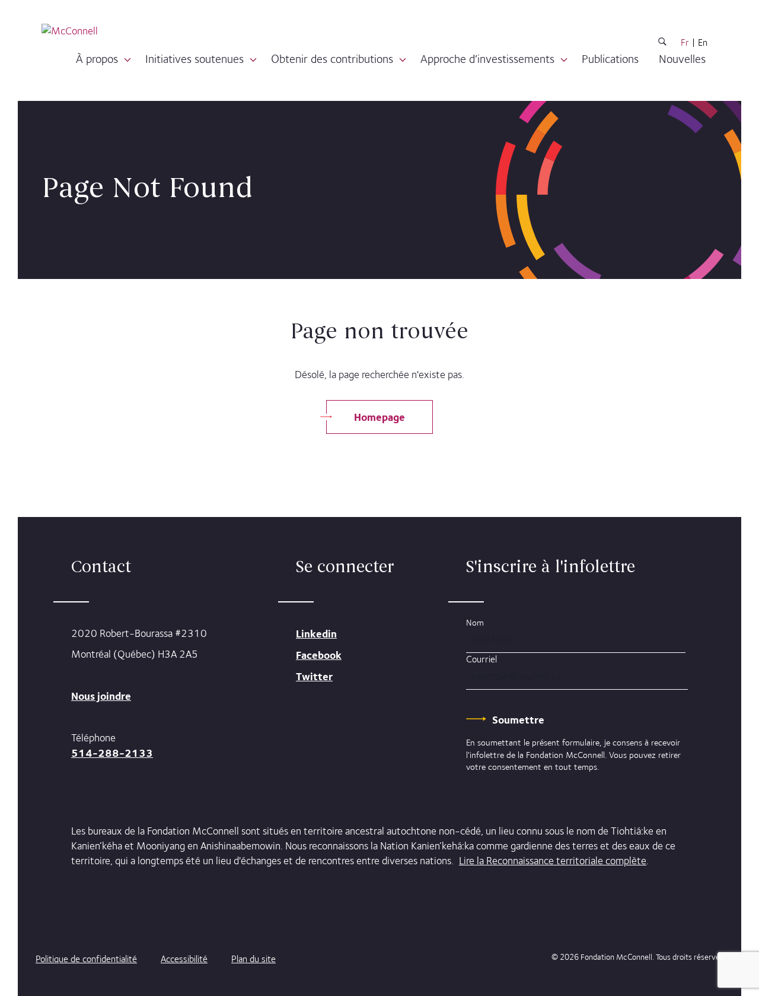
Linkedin (316, 633)
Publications (610, 58)
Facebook (319, 655)
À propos (97, 58)
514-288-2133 (112, 753)
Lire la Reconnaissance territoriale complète (552, 861)
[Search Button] (662, 43)
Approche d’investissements (487, 58)
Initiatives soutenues (194, 58)
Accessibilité (184, 959)
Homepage (379, 417)
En (702, 43)
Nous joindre (101, 696)
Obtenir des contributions (332, 58)
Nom (475, 622)
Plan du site (253, 959)
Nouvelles (682, 58)
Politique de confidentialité (86, 959)
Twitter (314, 676)
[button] (127, 60)
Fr (685, 43)
